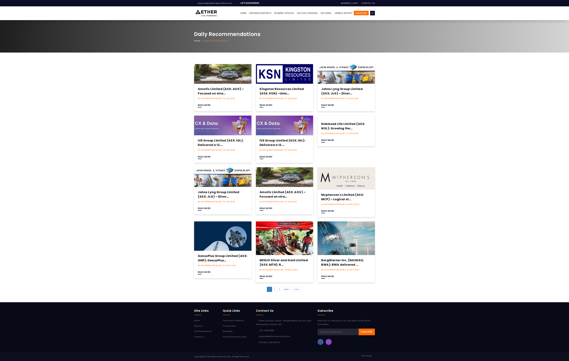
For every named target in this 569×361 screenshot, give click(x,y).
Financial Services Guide (234, 336)
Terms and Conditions (233, 320)
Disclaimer (228, 331)
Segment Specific (284, 13)
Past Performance (203, 331)
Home (243, 13)
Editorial (326, 13)
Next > (287, 289)
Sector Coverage (307, 13)
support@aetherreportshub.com (215, 3)
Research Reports (260, 13)
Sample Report (343, 13)
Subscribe (361, 13)
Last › (297, 289)
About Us (198, 326)
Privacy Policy (229, 326)
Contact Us (368, 3)
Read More (204, 105)
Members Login (349, 3)
